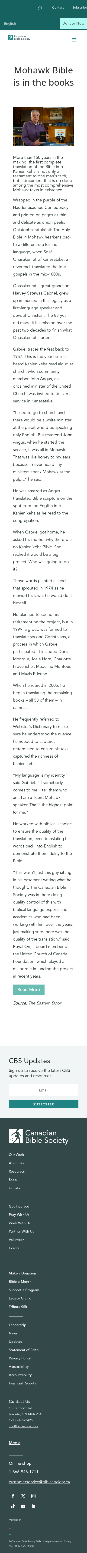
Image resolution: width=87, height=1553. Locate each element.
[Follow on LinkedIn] (33, 1506)
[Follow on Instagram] (33, 1496)
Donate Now (73, 23)
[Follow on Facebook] (13, 1496)
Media (14, 1443)
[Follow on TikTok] (13, 1506)
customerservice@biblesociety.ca (39, 1482)
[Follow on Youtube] (23, 1506)
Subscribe (79, 8)
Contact (58, 8)
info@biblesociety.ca (23, 1426)
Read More (28, 989)
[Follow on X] (23, 1496)
